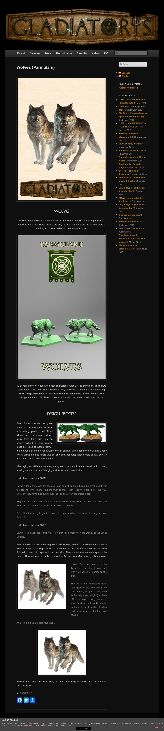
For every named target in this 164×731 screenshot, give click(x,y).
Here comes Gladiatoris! (130, 228)
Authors (95, 53)
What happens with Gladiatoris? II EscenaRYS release (132, 238)
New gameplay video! (129, 143)
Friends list (82, 53)
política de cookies (32, 725)
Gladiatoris (35, 53)
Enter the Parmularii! (129, 221)
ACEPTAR (84, 729)
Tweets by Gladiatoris (128, 87)
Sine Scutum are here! (130, 214)
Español (21, 53)
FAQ (106, 53)
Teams (48, 53)
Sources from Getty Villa (131, 150)
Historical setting (64, 53)
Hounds (20, 556)
